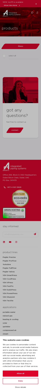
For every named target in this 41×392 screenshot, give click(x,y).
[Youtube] (10, 242)
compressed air (9, 330)
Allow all (20, 373)
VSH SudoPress (9, 290)
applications (9, 307)
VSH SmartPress (10, 275)
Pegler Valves (9, 272)
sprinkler (6, 327)
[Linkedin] (4, 242)
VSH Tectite (8, 301)
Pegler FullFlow (9, 268)
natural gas (7, 316)
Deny (20, 381)
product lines (10, 252)
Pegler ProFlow (9, 261)
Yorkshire (7, 264)
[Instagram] (16, 242)
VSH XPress (8, 282)
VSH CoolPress (9, 279)
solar (5, 323)
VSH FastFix (8, 286)
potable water (9, 312)
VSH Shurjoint (9, 297)
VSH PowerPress (10, 293)
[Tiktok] (22, 242)
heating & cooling (10, 319)
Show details (20, 387)
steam (5, 334)
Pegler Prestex (9, 257)
